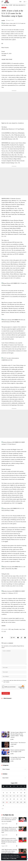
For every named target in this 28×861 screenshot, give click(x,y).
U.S (2, 631)
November (16, 629)
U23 (5, 631)
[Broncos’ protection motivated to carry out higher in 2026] (5, 752)
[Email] (17, 637)
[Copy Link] (21, 637)
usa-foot (3, 20)
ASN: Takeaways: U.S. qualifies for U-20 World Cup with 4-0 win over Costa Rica (9, 819)
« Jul (2, 808)
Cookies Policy (13, 858)
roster (20, 629)
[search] (17, 1)
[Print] (24, 637)
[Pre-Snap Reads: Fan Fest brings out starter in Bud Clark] (5, 759)
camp (12, 629)
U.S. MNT (4, 7)
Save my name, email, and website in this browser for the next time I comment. (15, 681)
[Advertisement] (14, 106)
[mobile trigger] (3, 1)
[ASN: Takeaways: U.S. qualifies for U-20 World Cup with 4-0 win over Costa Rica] (22, 819)
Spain (23, 629)
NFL (13, 739)
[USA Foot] (6, 1)
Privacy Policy (6, 858)
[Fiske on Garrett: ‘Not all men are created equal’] (5, 745)
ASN (9, 629)
